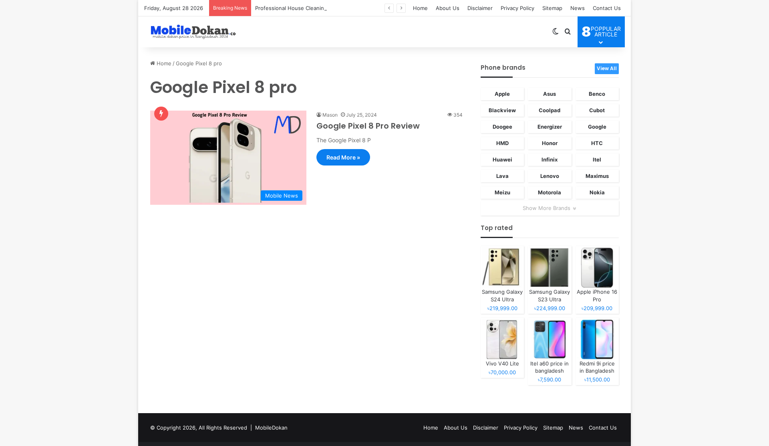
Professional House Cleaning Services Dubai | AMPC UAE (326, 8)
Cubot (597, 110)
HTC (597, 143)
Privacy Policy (517, 8)
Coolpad (549, 110)
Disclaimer (480, 8)
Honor (550, 143)
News (577, 8)
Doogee (502, 126)
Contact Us (607, 8)
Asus (549, 94)
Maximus (597, 176)
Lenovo (549, 176)
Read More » (343, 157)
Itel (597, 159)
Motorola (549, 192)
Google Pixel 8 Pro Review (368, 125)
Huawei (502, 159)
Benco (597, 94)
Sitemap (552, 8)
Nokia (597, 192)
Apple (502, 94)
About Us (447, 8)
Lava (502, 176)
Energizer (549, 126)
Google (597, 126)
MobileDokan (271, 427)
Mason (330, 115)
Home (420, 8)
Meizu (502, 192)
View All (607, 68)
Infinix (550, 159)
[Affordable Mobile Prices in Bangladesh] (191, 31)
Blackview (502, 110)
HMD (502, 143)
